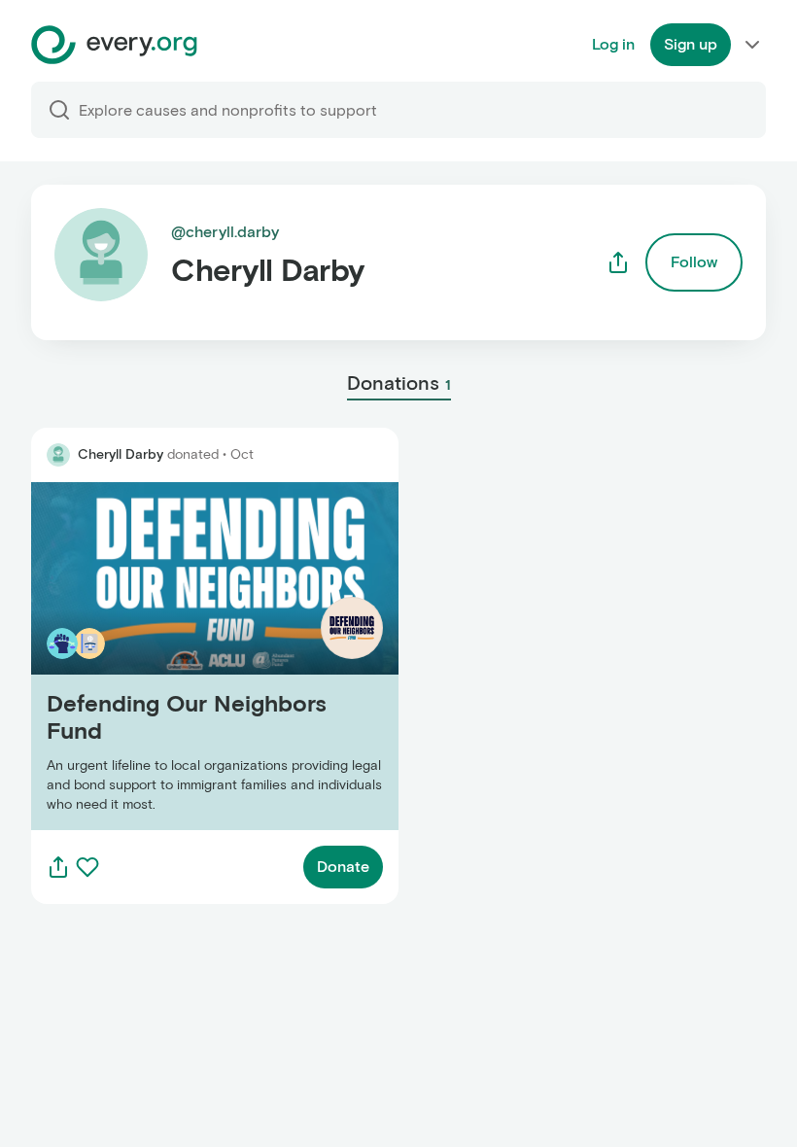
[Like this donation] (87, 867)
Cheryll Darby (120, 454)
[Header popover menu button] (752, 44)
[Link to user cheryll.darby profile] (58, 455)
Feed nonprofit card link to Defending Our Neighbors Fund (180, 656)
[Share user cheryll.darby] (618, 262)
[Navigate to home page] (114, 44)
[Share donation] (58, 867)
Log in (613, 44)
